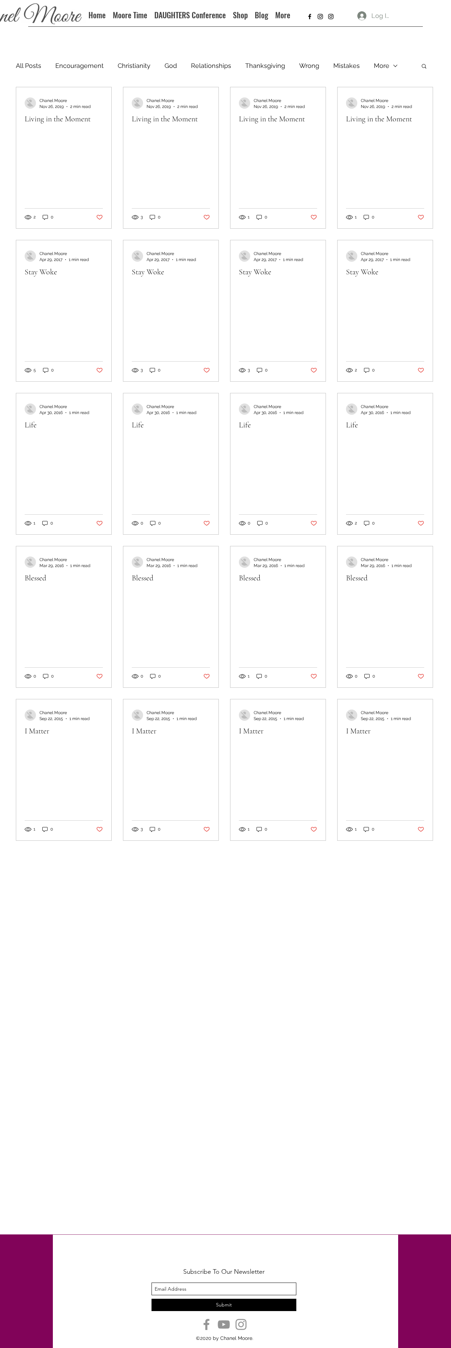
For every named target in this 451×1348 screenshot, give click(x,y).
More (381, 65)
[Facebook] (206, 1324)
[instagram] (320, 16)
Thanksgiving (265, 65)
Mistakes (346, 65)
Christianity (134, 65)
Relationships (211, 65)
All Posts (28, 65)
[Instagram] (241, 1324)
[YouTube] (223, 1324)
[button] (424, 66)
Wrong (309, 65)
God (171, 65)
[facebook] (309, 16)
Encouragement (79, 65)
